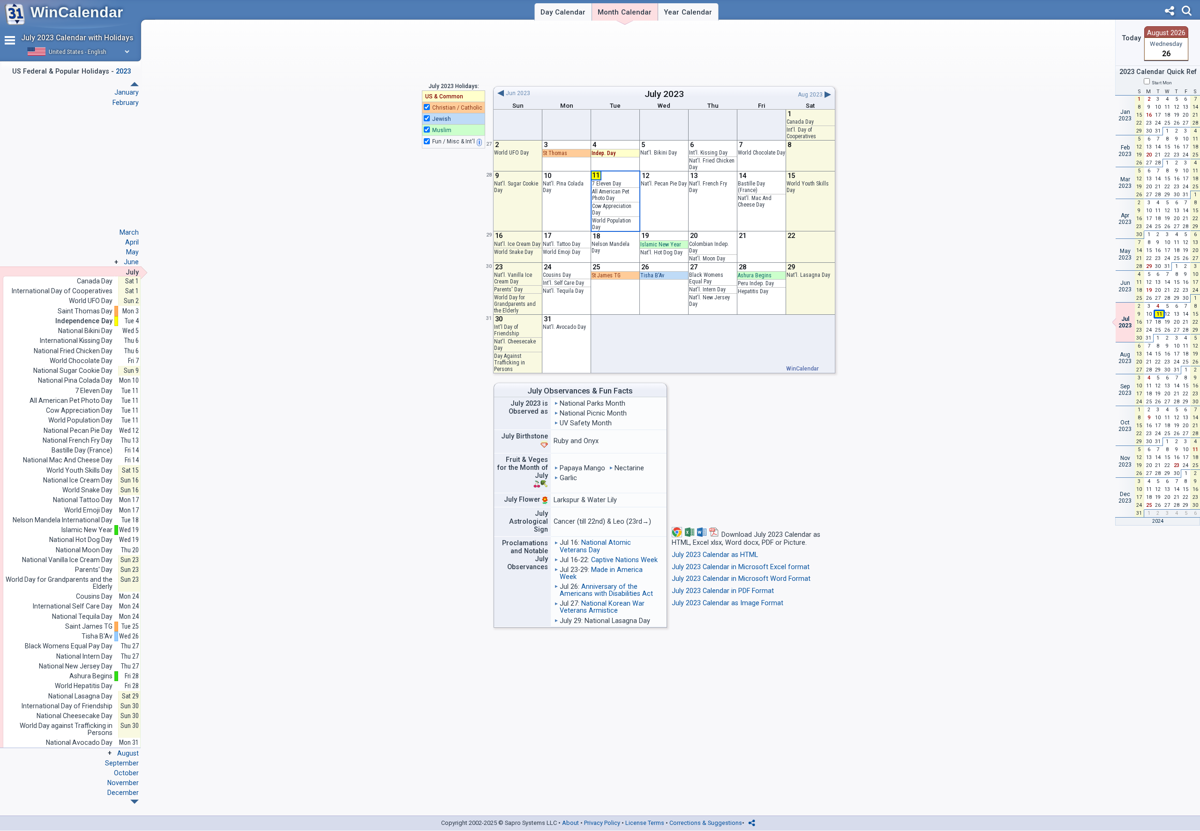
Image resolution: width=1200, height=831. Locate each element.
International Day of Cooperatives (62, 291)
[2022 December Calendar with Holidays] (134, 84)
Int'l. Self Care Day (563, 283)
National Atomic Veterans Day (595, 546)
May (132, 252)
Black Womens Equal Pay (706, 278)
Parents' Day (508, 289)
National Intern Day (84, 656)
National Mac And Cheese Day (67, 460)
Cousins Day (557, 275)
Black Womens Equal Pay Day (68, 646)
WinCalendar (76, 12)
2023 (673, 94)
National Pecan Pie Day (78, 430)
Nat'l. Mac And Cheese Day (755, 201)
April (132, 242)
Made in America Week (601, 573)
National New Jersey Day (75, 666)
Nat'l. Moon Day (707, 258)
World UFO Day (511, 152)
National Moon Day (84, 550)
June (131, 262)
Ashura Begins (755, 275)
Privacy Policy (602, 822)
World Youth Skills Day (79, 470)
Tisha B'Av (652, 275)
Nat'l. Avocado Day (564, 327)
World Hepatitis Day (83, 686)
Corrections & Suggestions (705, 822)
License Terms (644, 822)
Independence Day (83, 321)
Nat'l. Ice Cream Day (517, 244)
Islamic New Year (660, 244)
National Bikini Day (85, 330)
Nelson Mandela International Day (62, 520)
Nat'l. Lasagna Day (808, 275)
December (123, 792)
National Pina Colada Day (75, 380)
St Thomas (555, 153)
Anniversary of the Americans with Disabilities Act (606, 590)
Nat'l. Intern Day (707, 289)
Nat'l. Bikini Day (658, 152)
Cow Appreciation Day (79, 410)
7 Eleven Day (606, 183)
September (122, 763)
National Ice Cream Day (77, 480)
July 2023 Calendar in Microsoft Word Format (741, 579)
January (126, 92)
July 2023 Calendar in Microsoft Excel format (741, 567)
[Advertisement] (664, 53)
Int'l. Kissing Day (708, 152)
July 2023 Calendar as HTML (715, 555)
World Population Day (80, 420)
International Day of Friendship (67, 706)
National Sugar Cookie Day (72, 370)
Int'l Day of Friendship (506, 330)
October (126, 773)
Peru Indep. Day (756, 283)
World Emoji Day (561, 252)
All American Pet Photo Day (610, 194)
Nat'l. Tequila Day (563, 291)
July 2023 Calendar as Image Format (727, 603)
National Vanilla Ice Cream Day (67, 560)
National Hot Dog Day (80, 539)
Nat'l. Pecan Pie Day (664, 183)
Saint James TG (88, 626)
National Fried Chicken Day (73, 351)
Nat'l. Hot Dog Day (661, 252)
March (129, 232)
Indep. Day (603, 153)
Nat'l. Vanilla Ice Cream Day (513, 278)
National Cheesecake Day (74, 716)
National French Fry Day (77, 440)
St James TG (606, 275)
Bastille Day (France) (751, 186)
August (128, 753)
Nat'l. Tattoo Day (561, 244)
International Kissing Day (76, 340)
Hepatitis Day (753, 291)
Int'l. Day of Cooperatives (801, 133)
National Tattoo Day (82, 500)
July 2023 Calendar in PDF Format (723, 591)
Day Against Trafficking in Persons (509, 362)
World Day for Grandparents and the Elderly (515, 304)
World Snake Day (513, 252)
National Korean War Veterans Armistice (602, 607)
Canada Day (800, 122)
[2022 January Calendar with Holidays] (134, 802)
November (123, 782)
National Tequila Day (82, 616)
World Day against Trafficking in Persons (66, 729)
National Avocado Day (79, 742)
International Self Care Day (72, 606)
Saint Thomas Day (85, 311)
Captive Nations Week (624, 560)
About (570, 822)
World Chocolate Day (761, 152)
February (125, 102)
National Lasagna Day (80, 696)
